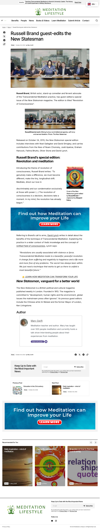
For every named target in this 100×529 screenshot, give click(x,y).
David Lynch (53, 235)
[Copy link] (4, 44)
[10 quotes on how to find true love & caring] (82, 466)
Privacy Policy (54, 372)
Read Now (78, 2)
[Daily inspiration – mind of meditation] (17, 466)
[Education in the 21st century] (30, 388)
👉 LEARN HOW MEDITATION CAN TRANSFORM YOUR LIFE (50, 277)
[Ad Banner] (50, 219)
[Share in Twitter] (4, 36)
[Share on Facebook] (4, 32)
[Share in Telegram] (4, 40)
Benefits (21, 2)
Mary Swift (37, 320)
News (9, 27)
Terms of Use (64, 372)
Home (4, 27)
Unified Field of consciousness (30, 246)
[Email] (46, 341)
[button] (2, 20)
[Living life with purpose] (50, 466)
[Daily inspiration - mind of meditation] (69, 388)
